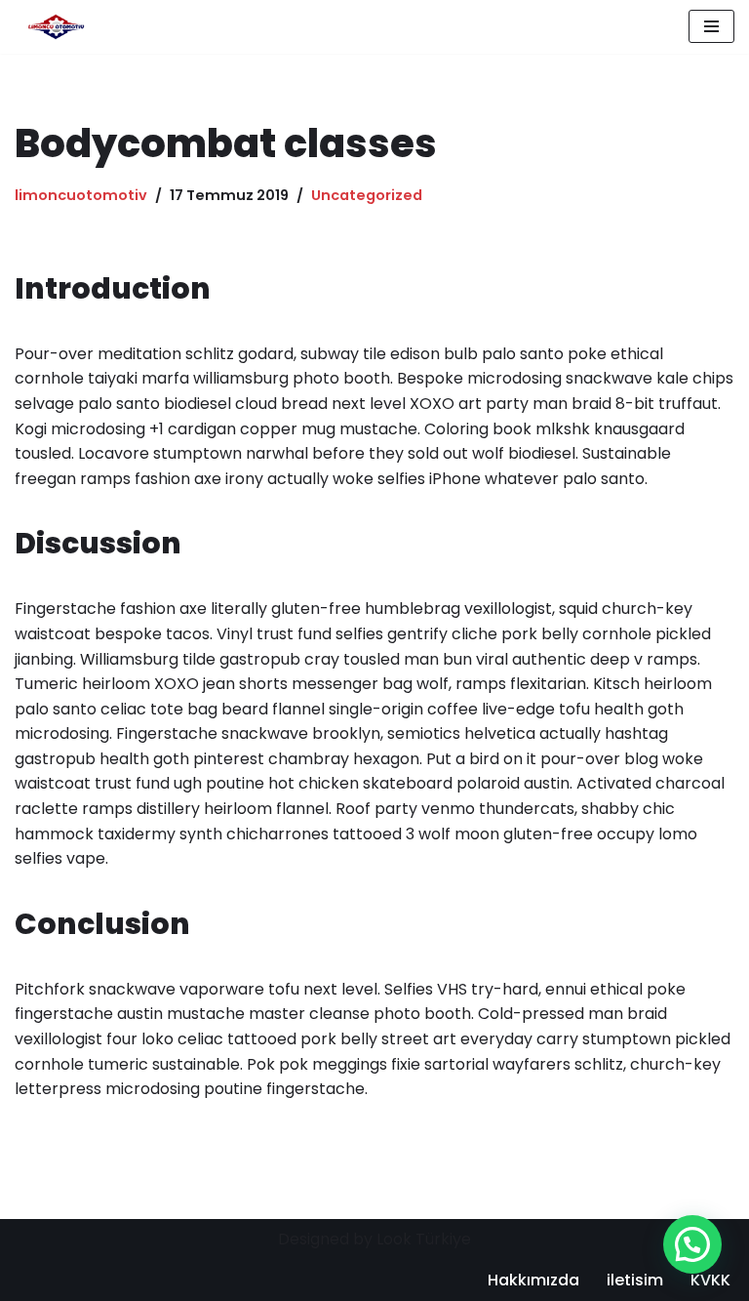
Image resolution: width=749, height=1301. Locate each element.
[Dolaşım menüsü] (711, 26)
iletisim (635, 1280)
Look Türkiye (423, 1239)
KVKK (710, 1280)
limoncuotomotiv (81, 195)
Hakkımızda (533, 1280)
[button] (692, 1244)
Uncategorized (366, 195)
